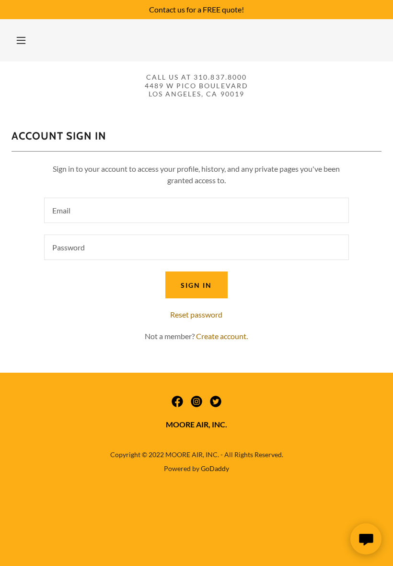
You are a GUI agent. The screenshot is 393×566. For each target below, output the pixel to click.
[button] (21, 40)
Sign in (196, 285)
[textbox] (196, 210)
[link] (177, 401)
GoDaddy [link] (215, 468)
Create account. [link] (222, 336)
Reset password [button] (196, 314)
